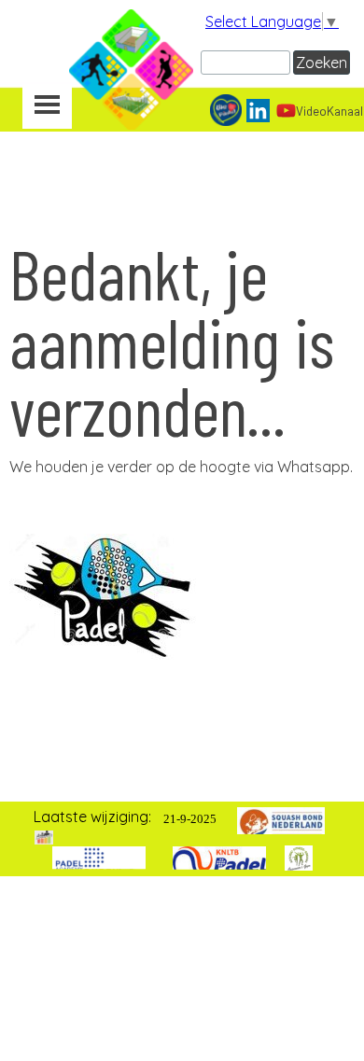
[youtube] (286, 110)
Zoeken (321, 62)
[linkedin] (258, 110)
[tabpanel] (182, 466)
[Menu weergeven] (47, 106)
